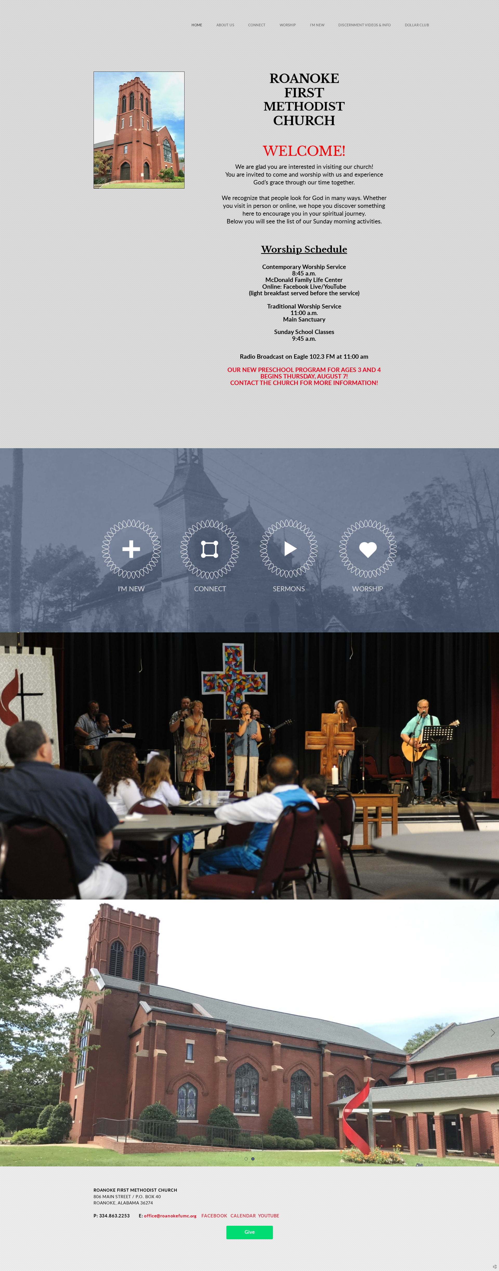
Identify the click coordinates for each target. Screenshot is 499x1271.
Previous (6, 766)
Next (493, 766)
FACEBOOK (214, 1216)
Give (250, 1232)
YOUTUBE (268, 1216)
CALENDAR (243, 1216)
